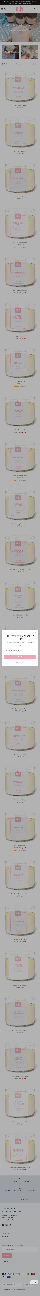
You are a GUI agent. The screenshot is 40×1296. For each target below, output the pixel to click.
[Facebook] (17, 662)
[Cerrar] (35, 632)
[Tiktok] (23, 662)
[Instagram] (20, 662)
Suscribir (20, 657)
